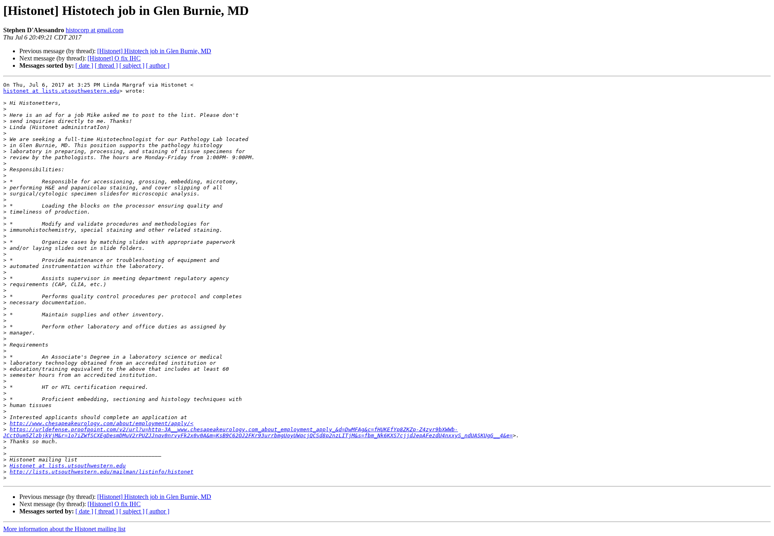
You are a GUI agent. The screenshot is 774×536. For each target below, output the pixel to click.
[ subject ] (131, 65)
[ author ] (157, 65)
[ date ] (84, 65)
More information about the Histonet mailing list (64, 529)
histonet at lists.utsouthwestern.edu (61, 91)
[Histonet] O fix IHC (114, 58)
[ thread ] (106, 65)
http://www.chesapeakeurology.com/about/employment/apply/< (102, 423)
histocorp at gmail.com (94, 30)
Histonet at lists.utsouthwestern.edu (68, 466)
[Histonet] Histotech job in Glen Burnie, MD (154, 51)
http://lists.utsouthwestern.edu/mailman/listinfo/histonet (102, 472)
